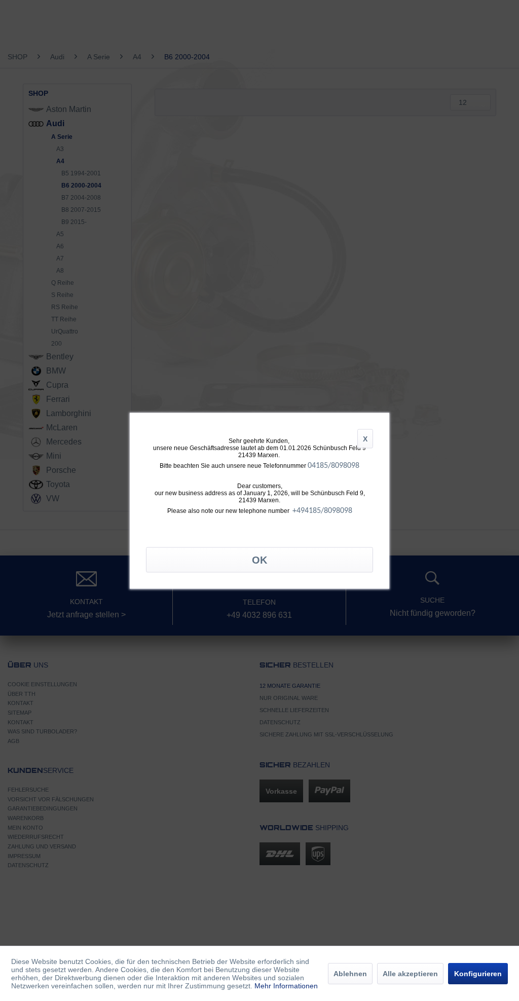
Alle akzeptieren (410, 974)
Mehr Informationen (286, 986)
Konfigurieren (478, 974)
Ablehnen (350, 974)
